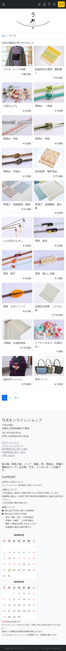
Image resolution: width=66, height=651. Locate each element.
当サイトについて (10, 442)
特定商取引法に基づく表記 (15, 448)
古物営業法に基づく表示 (13, 452)
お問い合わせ (8, 455)
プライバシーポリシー (12, 445)
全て (4, 35)
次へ (16, 397)
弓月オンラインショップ (22, 420)
